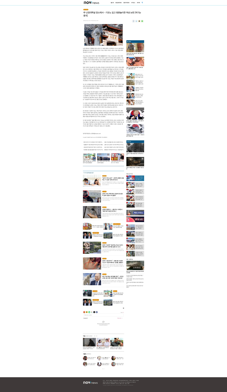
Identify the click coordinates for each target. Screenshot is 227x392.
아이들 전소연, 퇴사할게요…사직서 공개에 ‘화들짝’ (120, 359)
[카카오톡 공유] (139, 22)
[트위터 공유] (136, 22)
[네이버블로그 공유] (142, 22)
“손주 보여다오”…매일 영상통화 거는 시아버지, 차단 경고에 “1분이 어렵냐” (88, 348)
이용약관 (110, 380)
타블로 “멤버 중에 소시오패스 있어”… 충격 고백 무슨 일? (102, 348)
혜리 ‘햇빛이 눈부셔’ (92, 358)
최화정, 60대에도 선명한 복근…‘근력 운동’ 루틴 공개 (106, 364)
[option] (89, 344)
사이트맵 (137, 380)
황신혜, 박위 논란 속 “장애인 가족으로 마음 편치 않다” (106, 359)
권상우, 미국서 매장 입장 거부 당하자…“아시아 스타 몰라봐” (120, 364)
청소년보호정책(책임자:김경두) (123, 380)
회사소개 (107, 380)
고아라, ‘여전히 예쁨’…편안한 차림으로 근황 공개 (91, 364)
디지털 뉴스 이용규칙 (132, 380)
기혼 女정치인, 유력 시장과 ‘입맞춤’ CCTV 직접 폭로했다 (115, 348)
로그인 (104, 380)
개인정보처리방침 (115, 380)
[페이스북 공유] (133, 22)
